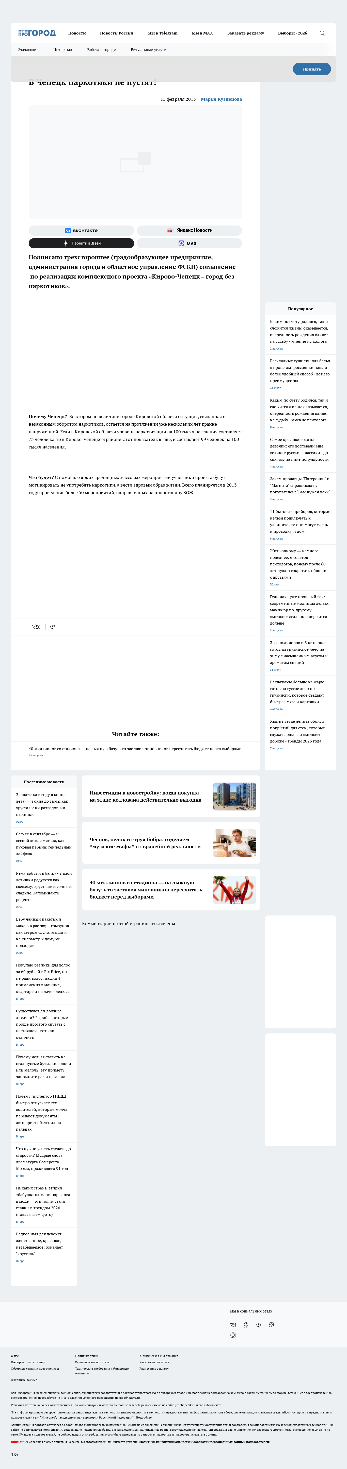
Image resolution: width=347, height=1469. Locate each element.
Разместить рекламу (154, 1368)
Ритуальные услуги (148, 49)
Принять (312, 69)
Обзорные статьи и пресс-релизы (35, 1368)
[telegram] (54, 626)
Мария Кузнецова (221, 99)
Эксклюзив (28, 49)
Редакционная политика (92, 1362)
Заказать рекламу (245, 33)
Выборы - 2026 (292, 33)
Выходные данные (24, 1380)
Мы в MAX (202, 33)
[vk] (36, 626)
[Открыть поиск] (322, 33)
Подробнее (144, 1417)
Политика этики (86, 1356)
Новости (77, 33)
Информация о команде (28, 1362)
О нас (15, 1356)
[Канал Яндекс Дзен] (81, 243)
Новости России (116, 33)
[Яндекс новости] (189, 231)
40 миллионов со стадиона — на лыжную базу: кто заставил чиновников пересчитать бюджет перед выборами (135, 751)
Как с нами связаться (154, 1362)
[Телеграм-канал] (258, 1325)
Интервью (62, 49)
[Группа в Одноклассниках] (246, 1325)
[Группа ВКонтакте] (81, 231)
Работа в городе (101, 49)
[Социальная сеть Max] (189, 243)
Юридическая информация (158, 1356)
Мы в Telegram (163, 33)
